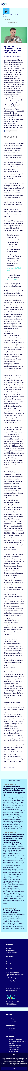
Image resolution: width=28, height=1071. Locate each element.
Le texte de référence (10, 22)
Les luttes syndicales (11, 990)
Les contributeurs (10, 950)
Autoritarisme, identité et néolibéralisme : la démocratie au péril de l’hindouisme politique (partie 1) (13, 839)
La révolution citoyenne (12, 978)
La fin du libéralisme (9, 784)
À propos (8, 948)
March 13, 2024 (12, 280)
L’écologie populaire (11, 980)
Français (8, 131)
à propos (7, 19)
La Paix (8, 986)
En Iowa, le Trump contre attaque (11, 911)
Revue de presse (10, 964)
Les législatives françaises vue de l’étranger (15, 975)
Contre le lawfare (10, 984)
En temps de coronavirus (12, 972)
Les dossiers (9, 960)
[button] (14, 19)
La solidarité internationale (13, 988)
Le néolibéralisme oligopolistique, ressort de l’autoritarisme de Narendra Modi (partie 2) (14, 791)
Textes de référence (11, 952)
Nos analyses (9, 962)
